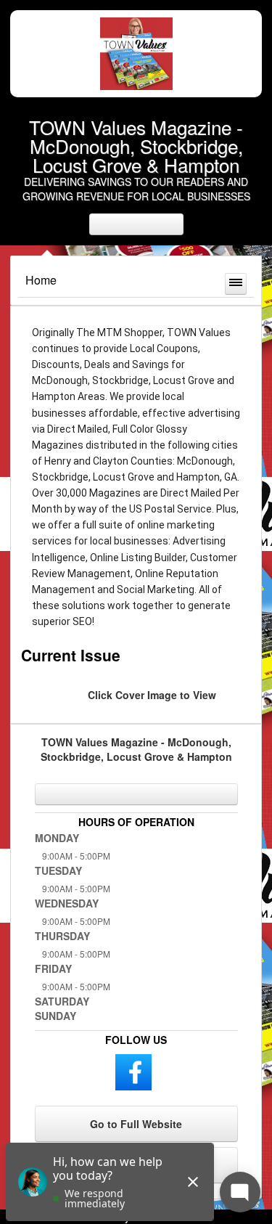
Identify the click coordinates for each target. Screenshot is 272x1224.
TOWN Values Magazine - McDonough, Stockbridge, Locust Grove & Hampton (136, 145)
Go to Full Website (136, 1124)
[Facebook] (133, 1071)
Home (41, 280)
